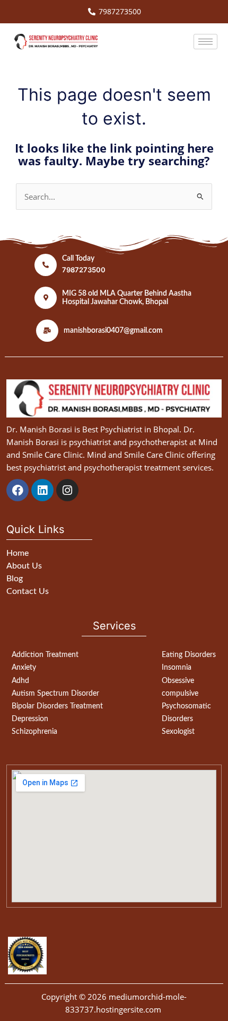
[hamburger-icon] (205, 41)
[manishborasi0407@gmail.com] (47, 330)
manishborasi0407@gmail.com (113, 330)
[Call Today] (45, 265)
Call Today (78, 258)
